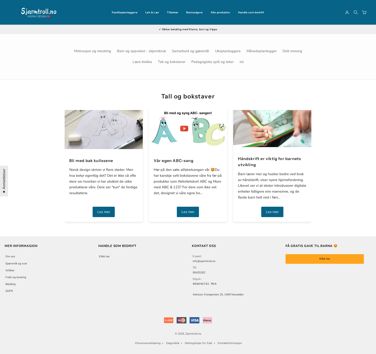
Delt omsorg (292, 51)
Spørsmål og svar (16, 263)
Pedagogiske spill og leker (212, 61)
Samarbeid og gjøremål (190, 51)
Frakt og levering (15, 277)
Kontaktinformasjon (230, 343)
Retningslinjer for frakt (198, 343)
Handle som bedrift (251, 12)
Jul (242, 61)
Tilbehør (172, 12)
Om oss (10, 256)
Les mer (103, 211)
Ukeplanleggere (228, 51)
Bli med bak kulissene (91, 160)
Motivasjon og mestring (92, 51)
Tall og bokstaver (171, 61)
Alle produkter (220, 12)
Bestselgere (194, 12)
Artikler (9, 270)
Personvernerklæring (148, 343)
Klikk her (104, 256)
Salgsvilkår (172, 343)
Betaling (10, 284)
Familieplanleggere (124, 12)
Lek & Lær (152, 12)
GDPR (9, 291)
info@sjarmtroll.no (204, 261)
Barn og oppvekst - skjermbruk (141, 51)
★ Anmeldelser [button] (4, 181)
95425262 (199, 272)
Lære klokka (142, 61)
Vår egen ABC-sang (173, 160)
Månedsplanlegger (262, 51)
